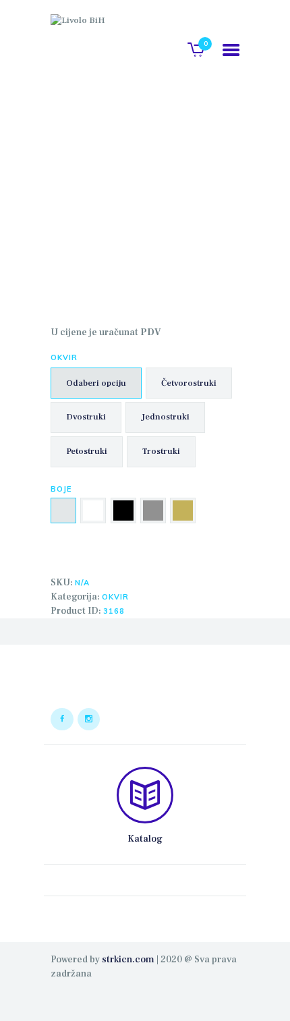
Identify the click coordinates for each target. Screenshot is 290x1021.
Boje (61, 489)
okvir (115, 597)
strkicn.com (128, 960)
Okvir (64, 357)
